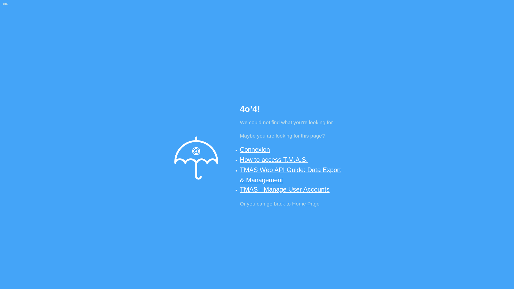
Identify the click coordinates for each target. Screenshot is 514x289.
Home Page (306, 204)
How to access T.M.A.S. (274, 159)
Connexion (255, 149)
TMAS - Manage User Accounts (285, 189)
